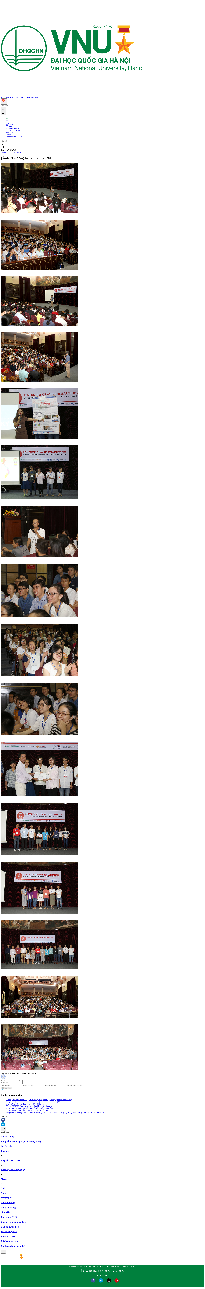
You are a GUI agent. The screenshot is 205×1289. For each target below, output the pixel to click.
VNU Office (14, 97)
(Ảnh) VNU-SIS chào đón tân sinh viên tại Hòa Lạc (25, 1104)
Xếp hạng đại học (9, 1241)
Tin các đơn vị (8, 1202)
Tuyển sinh (6, 1146)
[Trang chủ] (72, 95)
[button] (102, 1120)
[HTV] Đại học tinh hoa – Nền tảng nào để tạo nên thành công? (30, 1108)
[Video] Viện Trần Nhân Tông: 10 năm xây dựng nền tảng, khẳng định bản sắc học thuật (39, 1100)
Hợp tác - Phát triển (10, 1160)
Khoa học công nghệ (13, 128)
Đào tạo (9, 126)
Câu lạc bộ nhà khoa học (13, 1222)
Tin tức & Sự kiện (8, 152)
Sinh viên (9, 132)
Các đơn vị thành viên (14, 137)
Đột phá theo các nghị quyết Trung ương (21, 1141)
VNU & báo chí (8, 1236)
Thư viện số (5, 97)
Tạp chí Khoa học (10, 1227)
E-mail (21, 97)
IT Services (28, 97)
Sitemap (36, 97)
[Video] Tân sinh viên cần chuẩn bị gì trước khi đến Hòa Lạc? (29, 1110)
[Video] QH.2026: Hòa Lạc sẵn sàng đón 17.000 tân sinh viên (29, 1106)
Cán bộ (8, 135)
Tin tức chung (8, 1136)
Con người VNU (9, 1217)
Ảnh (3, 1188)
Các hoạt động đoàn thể (12, 1246)
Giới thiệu (9, 124)
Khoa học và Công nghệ (13, 1169)
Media (19, 152)
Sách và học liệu (9, 1231)
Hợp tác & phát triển (13, 130)
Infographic (6, 1197)
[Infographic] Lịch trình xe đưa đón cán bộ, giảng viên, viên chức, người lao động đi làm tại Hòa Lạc (44, 1102)
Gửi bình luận (6, 1088)
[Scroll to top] (3, 1252)
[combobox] (4, 101)
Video (4, 1193)
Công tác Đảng (8, 1207)
